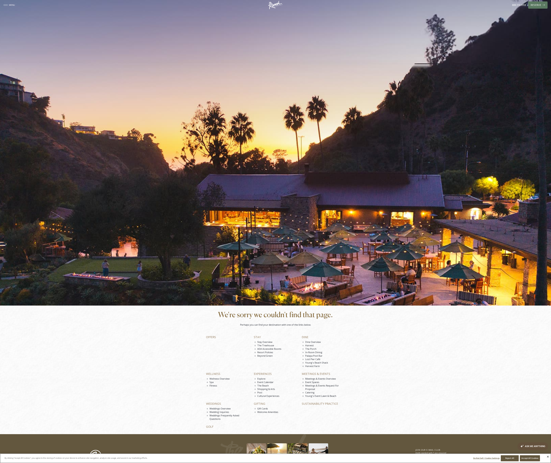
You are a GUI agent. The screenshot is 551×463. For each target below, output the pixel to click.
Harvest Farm (312, 366)
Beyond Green (265, 355)
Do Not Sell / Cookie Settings (486, 458)
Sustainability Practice (320, 403)
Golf (209, 426)
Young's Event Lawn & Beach (320, 396)
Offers (211, 337)
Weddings (213, 403)
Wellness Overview (219, 378)
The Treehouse (265, 345)
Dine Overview (313, 342)
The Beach (263, 385)
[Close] (548, 457)
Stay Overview (264, 342)
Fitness (213, 385)
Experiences (263, 374)
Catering (310, 392)
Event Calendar (265, 382)
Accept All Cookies (529, 458)
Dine (305, 337)
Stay (257, 337)
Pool (259, 392)
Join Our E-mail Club (427, 450)
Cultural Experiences (268, 396)
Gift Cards (262, 408)
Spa (211, 382)
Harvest (309, 345)
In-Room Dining (313, 352)
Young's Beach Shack (316, 362)
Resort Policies (265, 352)
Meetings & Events (316, 374)
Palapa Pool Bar (313, 355)
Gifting (259, 403)
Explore (261, 378)
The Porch (310, 348)
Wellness (213, 374)
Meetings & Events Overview (320, 378)
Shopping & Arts (266, 389)
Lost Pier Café (312, 359)
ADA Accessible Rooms (269, 348)
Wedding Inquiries (219, 412)
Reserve (536, 5)
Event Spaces (312, 382)
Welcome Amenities (267, 412)
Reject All (509, 458)
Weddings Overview (220, 408)
